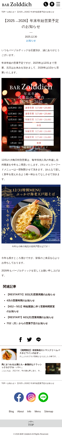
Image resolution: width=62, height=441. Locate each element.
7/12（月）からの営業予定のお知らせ (27, 323)
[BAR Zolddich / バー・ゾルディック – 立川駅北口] (17, 4)
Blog (11, 411)
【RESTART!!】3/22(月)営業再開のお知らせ (31, 294)
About (20, 411)
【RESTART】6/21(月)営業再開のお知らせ (30, 317)
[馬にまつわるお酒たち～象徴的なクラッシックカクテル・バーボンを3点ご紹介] (52, 368)
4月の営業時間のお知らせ (21, 300)
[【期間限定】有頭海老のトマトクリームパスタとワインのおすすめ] (9, 354)
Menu (38, 411)
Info (29, 411)
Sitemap (48, 411)
